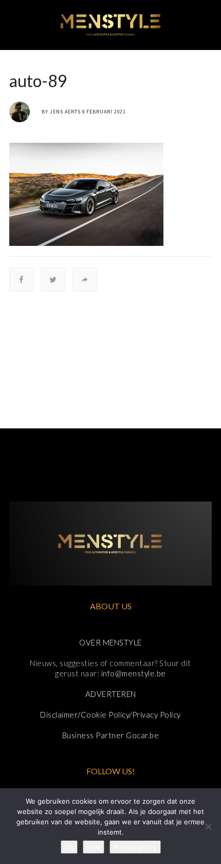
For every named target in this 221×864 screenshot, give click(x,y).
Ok (69, 847)
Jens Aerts (65, 111)
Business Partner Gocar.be (110, 735)
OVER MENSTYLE (110, 642)
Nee (93, 847)
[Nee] (208, 826)
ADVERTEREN (110, 694)
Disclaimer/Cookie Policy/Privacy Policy (110, 714)
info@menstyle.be (133, 673)
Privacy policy (135, 847)
